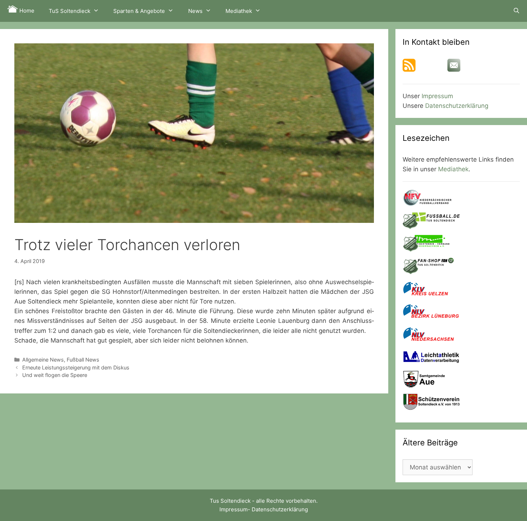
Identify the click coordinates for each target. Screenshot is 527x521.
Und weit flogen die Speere (54, 375)
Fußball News (83, 360)
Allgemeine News (43, 360)
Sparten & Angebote (139, 11)
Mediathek (238, 11)
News (195, 11)
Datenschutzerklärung (456, 105)
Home (26, 10)
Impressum (437, 96)
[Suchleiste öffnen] (516, 10)
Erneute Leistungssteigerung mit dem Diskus (75, 367)
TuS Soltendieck (69, 11)
